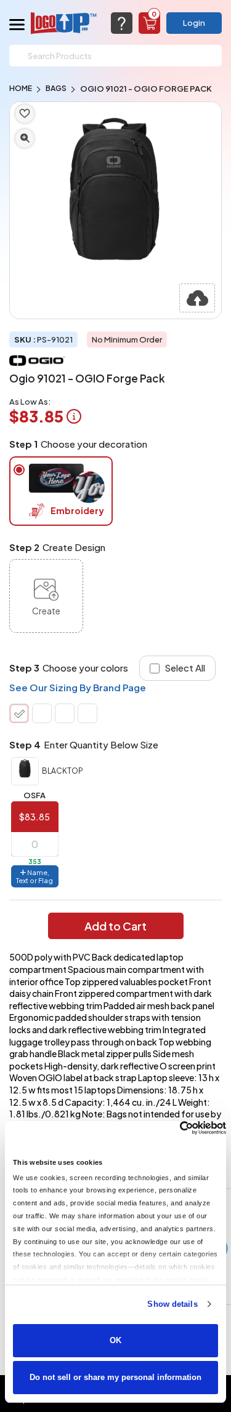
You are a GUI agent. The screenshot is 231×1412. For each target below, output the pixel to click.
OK (115, 1340)
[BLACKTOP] (19, 713)
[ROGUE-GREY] (64, 713)
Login (194, 23)
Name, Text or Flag (34, 876)
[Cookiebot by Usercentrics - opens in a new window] (172, 1128)
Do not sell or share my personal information (115, 1377)
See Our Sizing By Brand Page (77, 687)
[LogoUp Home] (64, 23)
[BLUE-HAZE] (87, 713)
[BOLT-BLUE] (42, 713)
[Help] (121, 23)
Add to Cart (115, 926)
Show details (172, 1304)
